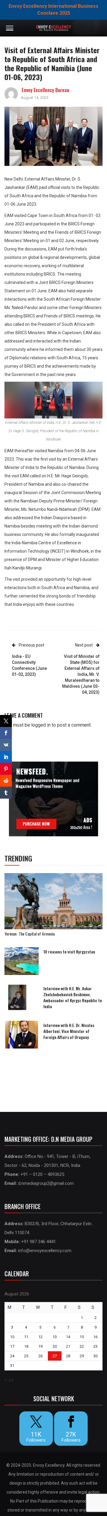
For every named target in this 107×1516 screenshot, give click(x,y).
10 (12, 1337)
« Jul (8, 1380)
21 (68, 1346)
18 (26, 1346)
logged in (41, 725)
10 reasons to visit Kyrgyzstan (69, 951)
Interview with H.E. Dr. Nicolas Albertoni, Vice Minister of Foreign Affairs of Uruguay (68, 1031)
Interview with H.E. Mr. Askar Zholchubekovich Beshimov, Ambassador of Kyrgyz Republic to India (72, 997)
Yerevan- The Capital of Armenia (29, 933)
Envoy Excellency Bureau (45, 90)
